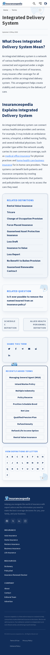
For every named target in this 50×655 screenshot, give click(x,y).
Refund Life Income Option (25, 430)
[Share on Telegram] (22, 349)
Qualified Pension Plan (25, 417)
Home (5, 10)
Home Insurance (11, 540)
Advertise (8, 601)
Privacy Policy (27, 640)
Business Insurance (12, 548)
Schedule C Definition (10, 324)
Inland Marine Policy (25, 384)
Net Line (25, 410)
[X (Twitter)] (13, 521)
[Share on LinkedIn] (9, 355)
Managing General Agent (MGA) (25, 377)
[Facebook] (6, 521)
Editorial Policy (15, 646)
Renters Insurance (12, 544)
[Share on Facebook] (16, 349)
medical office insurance (17, 156)
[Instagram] (25, 521)
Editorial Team (10, 597)
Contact (7, 593)
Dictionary (8, 566)
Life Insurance (10, 552)
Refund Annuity (25, 424)
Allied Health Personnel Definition (38, 324)
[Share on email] (36, 349)
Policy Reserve (25, 397)
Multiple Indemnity (25, 390)
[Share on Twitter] (9, 349)
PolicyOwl (8, 570)
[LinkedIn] (19, 521)
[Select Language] (45, 3)
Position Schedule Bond (25, 404)
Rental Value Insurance (25, 437)
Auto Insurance (10, 535)
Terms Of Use (14, 640)
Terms (14, 10)
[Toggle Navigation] (40, 3)
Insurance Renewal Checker (15, 575)
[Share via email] (29, 349)
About (6, 588)
